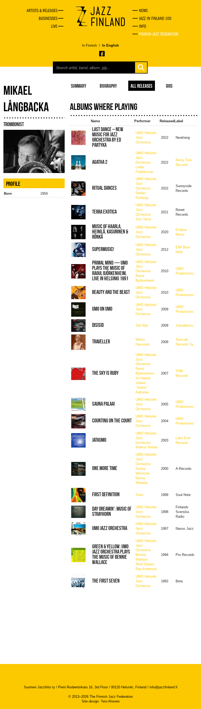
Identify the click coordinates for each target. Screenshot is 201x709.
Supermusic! (103, 249)
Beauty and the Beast (111, 292)
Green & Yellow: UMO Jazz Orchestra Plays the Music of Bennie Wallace (111, 554)
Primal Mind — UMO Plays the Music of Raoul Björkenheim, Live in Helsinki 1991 (110, 270)
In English (110, 45)
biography (108, 85)
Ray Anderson (146, 569)
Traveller (101, 341)
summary (78, 85)
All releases (141, 85)
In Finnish (89, 45)
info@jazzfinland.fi (163, 687)
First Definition (106, 494)
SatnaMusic (185, 325)
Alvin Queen (145, 564)
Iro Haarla (143, 378)
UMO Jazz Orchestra (109, 528)
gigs (169, 85)
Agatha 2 (99, 162)
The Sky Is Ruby (105, 373)
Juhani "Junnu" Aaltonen (142, 387)
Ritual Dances (104, 188)
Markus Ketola (147, 447)
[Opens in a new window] (102, 54)
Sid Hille (142, 325)
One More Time (104, 468)
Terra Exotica (104, 212)
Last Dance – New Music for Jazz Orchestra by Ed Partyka (107, 137)
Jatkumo (99, 440)
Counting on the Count (112, 420)
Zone (139, 495)
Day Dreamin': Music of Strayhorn (111, 511)
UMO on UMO (102, 309)
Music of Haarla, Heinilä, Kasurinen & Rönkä (110, 232)
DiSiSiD (98, 325)
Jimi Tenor (143, 219)
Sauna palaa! (103, 404)
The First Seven (106, 581)
